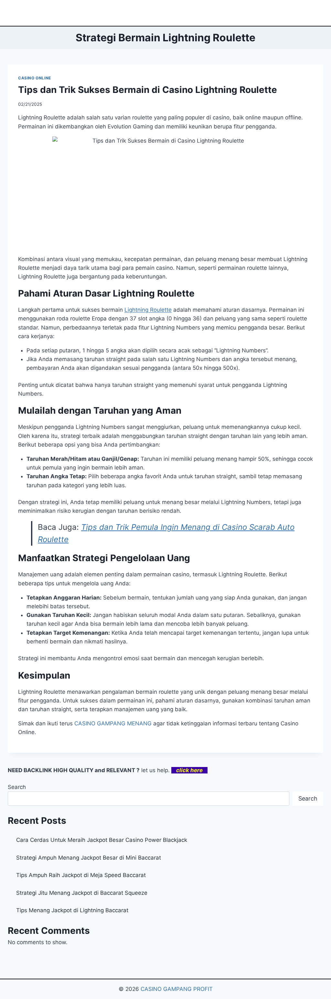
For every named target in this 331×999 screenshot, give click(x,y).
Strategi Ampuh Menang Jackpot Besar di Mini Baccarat (88, 857)
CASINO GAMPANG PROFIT (177, 989)
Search (17, 787)
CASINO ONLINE (34, 78)
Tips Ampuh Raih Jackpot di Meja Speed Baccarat (81, 875)
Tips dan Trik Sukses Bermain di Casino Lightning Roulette (147, 89)
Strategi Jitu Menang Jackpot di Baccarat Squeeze (81, 893)
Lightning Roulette (148, 310)
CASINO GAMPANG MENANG (113, 723)
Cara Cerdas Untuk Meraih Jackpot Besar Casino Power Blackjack (101, 840)
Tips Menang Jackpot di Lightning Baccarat (72, 910)
